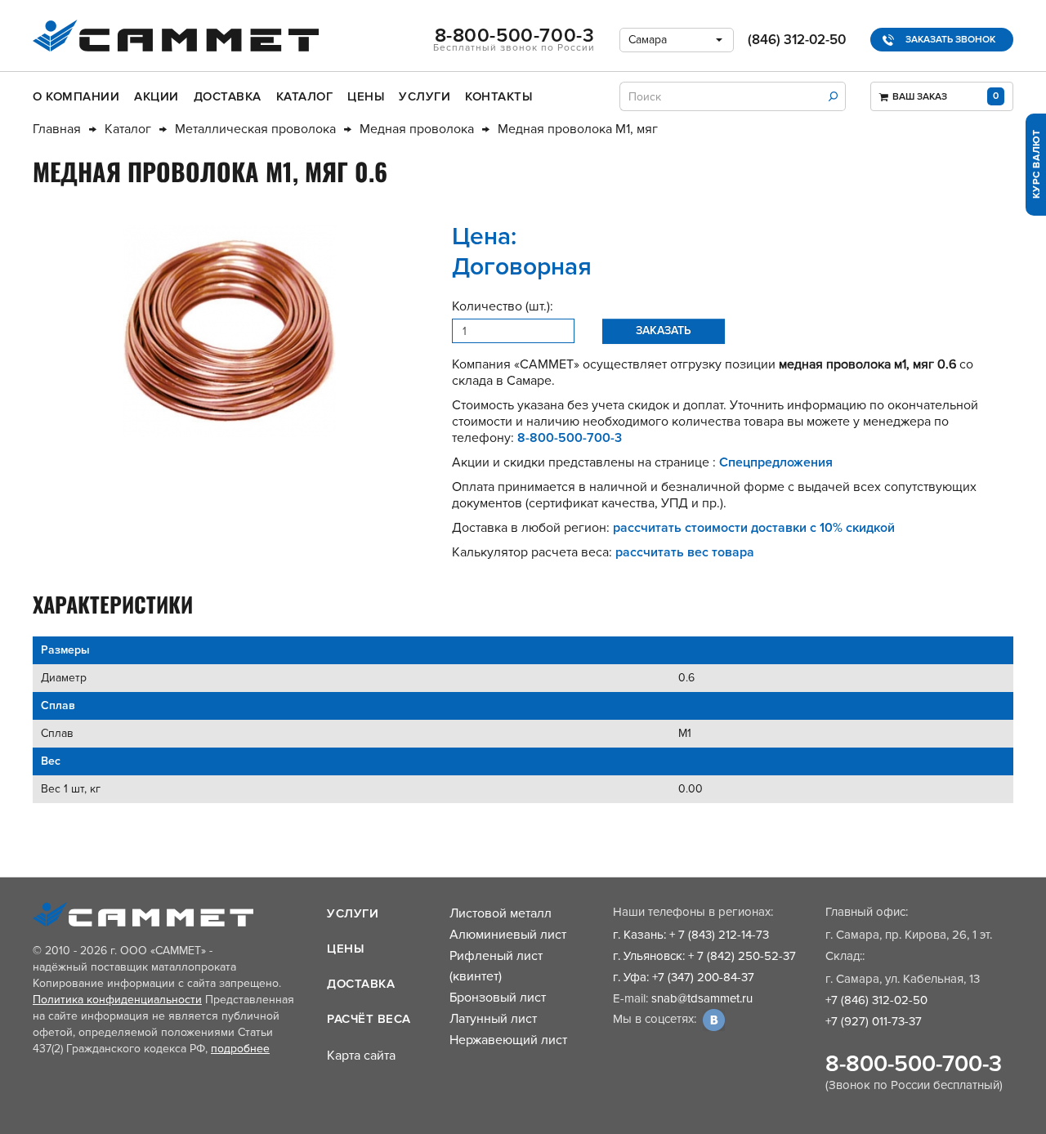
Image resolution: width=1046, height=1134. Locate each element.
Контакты (498, 96)
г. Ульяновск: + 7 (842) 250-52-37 (704, 956)
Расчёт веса (369, 1018)
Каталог (304, 96)
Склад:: (845, 956)
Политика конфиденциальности (117, 1000)
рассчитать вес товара (684, 552)
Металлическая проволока (255, 129)
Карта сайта (361, 1055)
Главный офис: (866, 911)
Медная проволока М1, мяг (578, 129)
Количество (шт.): (502, 306)
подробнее (240, 1049)
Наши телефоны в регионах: (693, 911)
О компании (76, 96)
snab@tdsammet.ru (702, 998)
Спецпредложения (776, 462)
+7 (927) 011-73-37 (873, 1021)
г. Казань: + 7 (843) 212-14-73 (691, 934)
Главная (57, 129)
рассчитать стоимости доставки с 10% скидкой (754, 528)
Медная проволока (417, 129)
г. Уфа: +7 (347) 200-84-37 (683, 977)
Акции (156, 96)
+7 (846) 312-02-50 (876, 1000)
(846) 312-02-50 (797, 39)
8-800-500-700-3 (913, 1064)
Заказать (663, 330)
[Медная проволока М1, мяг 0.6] (230, 330)
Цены (365, 96)
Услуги (424, 96)
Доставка (228, 96)
